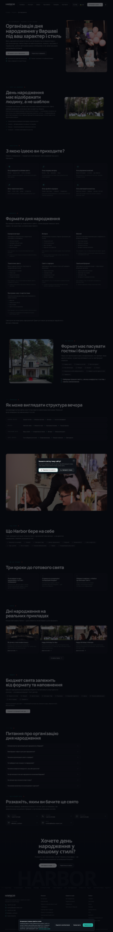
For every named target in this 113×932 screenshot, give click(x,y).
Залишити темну (67, 470)
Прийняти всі (88, 925)
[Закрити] (73, 460)
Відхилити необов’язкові (63, 925)
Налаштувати (77, 925)
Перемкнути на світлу (49, 470)
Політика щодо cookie (44, 928)
